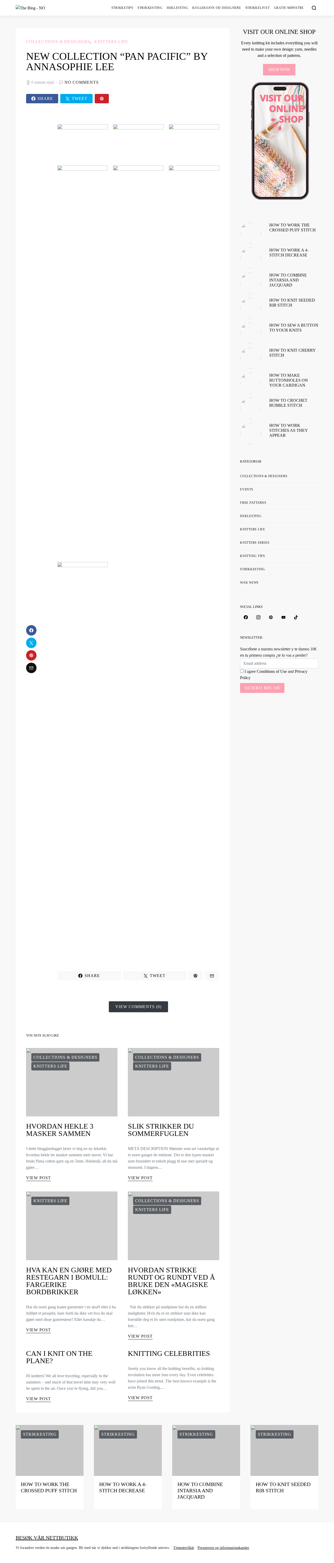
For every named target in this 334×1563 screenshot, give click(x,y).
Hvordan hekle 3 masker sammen (59, 1129)
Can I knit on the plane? (59, 1357)
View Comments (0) (138, 1006)
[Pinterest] (271, 617)
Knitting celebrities (169, 1353)
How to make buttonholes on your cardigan (288, 380)
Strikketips (122, 8)
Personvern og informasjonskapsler (223, 1548)
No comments (81, 82)
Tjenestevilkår (183, 1548)
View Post (38, 1178)
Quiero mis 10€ (262, 688)
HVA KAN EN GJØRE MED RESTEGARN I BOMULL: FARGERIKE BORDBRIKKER (69, 1281)
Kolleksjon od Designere (216, 8)
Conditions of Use (272, 671)
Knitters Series (254, 542)
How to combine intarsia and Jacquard (288, 280)
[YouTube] (283, 617)
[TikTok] (296, 617)
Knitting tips (252, 556)
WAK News (249, 582)
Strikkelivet (257, 8)
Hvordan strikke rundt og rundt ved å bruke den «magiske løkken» (171, 1281)
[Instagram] (258, 617)
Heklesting (177, 8)
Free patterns (253, 503)
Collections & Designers (58, 41)
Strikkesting (150, 8)
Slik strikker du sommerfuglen (161, 1129)
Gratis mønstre (289, 8)
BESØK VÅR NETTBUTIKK (47, 1538)
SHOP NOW (279, 69)
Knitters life (111, 41)
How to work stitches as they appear (288, 430)
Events (246, 489)
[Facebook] (246, 617)
